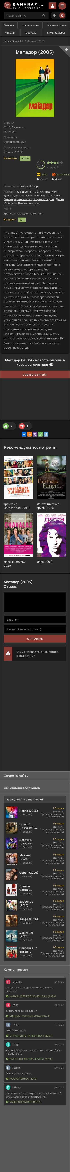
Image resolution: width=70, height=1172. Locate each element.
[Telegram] (46, 434)
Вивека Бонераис (29, 203)
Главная (9, 25)
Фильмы (10, 32)
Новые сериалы (56, 25)
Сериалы (31, 32)
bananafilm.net (12, 41)
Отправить (35, 638)
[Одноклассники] (29, 434)
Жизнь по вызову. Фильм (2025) (31, 1059)
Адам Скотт (20, 195)
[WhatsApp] (40, 434)
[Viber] (35, 434)
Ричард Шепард (29, 186)
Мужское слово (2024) (26, 1102)
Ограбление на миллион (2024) (31, 1035)
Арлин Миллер (23, 199)
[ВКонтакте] (24, 434)
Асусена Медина (43, 199)
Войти (52, 5)
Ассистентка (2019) (24, 1078)
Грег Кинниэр (42, 191)
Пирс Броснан (23, 191)
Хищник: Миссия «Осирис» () (30, 1016)
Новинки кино (30, 25)
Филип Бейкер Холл (40, 195)
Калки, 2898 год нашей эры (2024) (33, 996)
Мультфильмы (56, 32)
